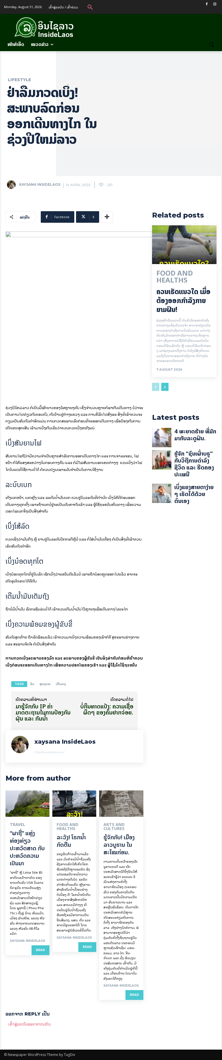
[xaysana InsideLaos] (12, 184)
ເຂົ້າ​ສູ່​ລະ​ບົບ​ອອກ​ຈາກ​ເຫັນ (29, 1023)
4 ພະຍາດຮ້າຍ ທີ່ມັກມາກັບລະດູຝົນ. (195, 434)
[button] (90, 7)
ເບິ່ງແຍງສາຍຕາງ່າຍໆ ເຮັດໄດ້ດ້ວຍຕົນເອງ (194, 494)
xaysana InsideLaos (39, 184)
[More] (107, 217)
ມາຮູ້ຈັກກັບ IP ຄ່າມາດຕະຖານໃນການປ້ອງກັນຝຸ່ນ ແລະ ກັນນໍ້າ (43, 712)
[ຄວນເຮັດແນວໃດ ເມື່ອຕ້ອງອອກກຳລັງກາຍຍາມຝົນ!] (184, 244)
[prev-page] (155, 387)
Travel (17, 825)
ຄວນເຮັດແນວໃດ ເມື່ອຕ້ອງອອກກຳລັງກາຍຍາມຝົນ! (183, 300)
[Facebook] (206, 4)
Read (40, 950)
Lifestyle (19, 80)
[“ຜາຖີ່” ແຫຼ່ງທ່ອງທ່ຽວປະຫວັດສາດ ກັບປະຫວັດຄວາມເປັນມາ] (27, 803)
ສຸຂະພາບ (45, 684)
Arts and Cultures (114, 827)
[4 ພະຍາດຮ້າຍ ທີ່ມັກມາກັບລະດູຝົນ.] (161, 437)
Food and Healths (67, 827)
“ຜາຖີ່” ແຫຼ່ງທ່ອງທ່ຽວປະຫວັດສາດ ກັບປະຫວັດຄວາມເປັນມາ (27, 848)
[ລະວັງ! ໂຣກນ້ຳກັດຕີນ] (74, 803)
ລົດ (32, 684)
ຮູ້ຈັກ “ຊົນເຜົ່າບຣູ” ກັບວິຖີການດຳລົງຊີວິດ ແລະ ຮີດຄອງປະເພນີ (194, 464)
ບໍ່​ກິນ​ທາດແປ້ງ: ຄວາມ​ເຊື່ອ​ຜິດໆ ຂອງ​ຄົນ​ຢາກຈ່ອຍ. (106, 709)
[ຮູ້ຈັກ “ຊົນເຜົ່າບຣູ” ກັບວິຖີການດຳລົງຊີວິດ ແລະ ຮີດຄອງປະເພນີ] (161, 459)
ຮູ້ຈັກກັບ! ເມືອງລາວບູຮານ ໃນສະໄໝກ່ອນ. (119, 844)
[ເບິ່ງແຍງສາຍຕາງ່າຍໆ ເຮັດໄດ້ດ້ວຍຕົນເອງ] (161, 493)
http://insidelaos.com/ (49, 752)
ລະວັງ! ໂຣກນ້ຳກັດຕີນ (71, 840)
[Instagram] (214, 4)
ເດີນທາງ (61, 684)
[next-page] (165, 387)
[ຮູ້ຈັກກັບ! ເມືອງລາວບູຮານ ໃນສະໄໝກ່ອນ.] (121, 803)
